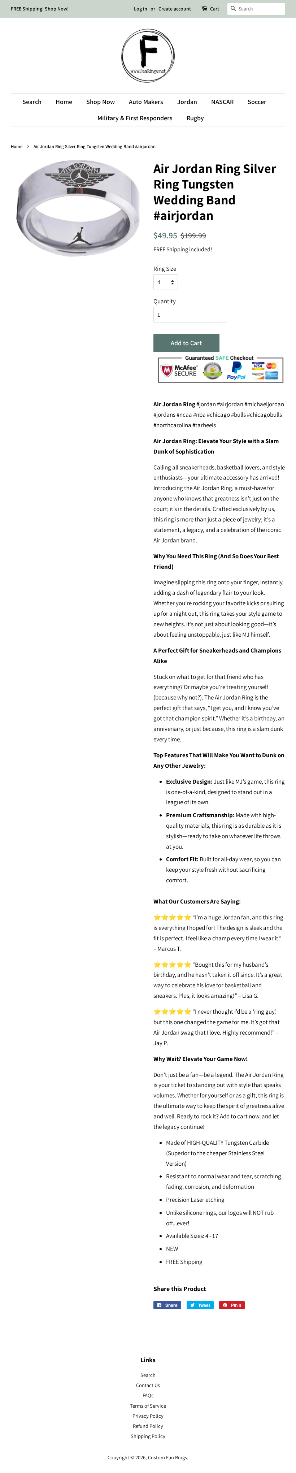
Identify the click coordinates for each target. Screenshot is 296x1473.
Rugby (195, 118)
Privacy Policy (148, 1415)
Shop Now (100, 102)
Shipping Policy (148, 1436)
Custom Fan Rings (167, 1457)
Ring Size (164, 269)
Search (32, 102)
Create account (174, 8)
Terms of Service (148, 1405)
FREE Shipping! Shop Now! (40, 8)
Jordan (187, 102)
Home (64, 102)
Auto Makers (146, 102)
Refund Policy (148, 1425)
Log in (140, 8)
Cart (214, 8)
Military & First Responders (135, 118)
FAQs (148, 1395)
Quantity (164, 301)
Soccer (257, 102)
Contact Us (148, 1385)
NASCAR (222, 102)
